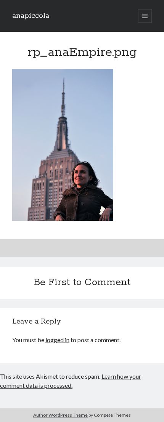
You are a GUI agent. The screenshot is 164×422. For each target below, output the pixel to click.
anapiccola (30, 16)
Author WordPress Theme (60, 415)
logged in (57, 339)
